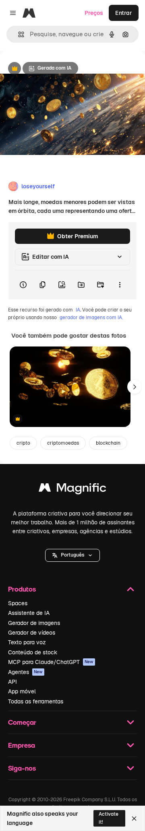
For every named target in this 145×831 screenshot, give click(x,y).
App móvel (22, 691)
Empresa (21, 745)
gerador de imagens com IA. (91, 317)
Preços (94, 12)
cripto (23, 443)
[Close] (134, 818)
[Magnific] (72, 489)
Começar (22, 722)
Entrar (123, 12)
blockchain (108, 443)
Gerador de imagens (34, 623)
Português (72, 555)
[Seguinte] (134, 386)
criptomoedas (63, 443)
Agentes (25, 672)
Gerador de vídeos (31, 632)
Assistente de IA (29, 613)
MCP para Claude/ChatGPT (50, 662)
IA (78, 310)
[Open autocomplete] (18, 34)
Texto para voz (27, 642)
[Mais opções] (120, 285)
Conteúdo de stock (32, 652)
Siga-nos (22, 768)
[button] (72, 555)
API (12, 681)
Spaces (17, 603)
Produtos (22, 589)
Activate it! (108, 818)
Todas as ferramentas (35, 701)
